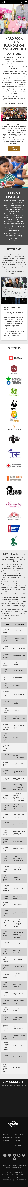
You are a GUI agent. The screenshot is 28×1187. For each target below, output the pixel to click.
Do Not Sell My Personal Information (14, 1167)
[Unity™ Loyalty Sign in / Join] (21, 2)
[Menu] (25, 2)
